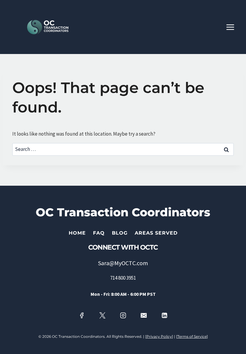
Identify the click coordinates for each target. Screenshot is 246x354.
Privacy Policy (159, 336)
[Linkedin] (164, 315)
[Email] (144, 315)
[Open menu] (233, 27)
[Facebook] (81, 315)
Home (77, 233)
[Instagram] (123, 315)
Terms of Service (192, 336)
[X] (102, 315)
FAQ (99, 233)
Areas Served (156, 233)
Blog (120, 233)
